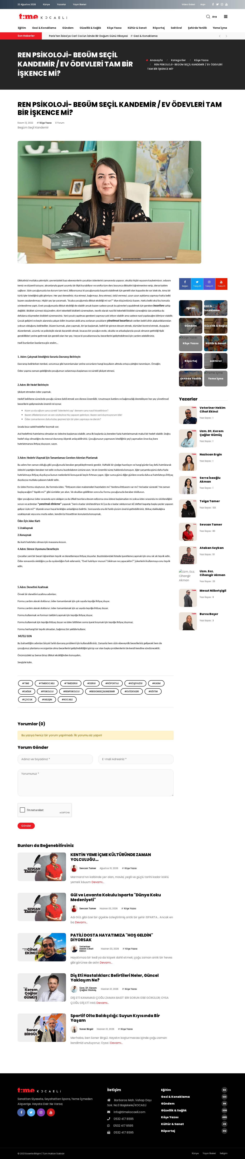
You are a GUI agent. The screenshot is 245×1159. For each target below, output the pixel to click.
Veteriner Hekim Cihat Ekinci (86, 948)
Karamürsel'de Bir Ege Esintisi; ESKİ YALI (84, 36)
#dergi (91, 683)
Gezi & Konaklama (44, 28)
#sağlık (26, 691)
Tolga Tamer (210, 501)
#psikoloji (47, 691)
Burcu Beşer (209, 614)
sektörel (176, 28)
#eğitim (153, 691)
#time (25, 683)
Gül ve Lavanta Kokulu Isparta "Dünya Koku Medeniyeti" (115, 897)
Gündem (68, 28)
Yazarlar (61, 4)
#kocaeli (67, 699)
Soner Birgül (86, 1029)
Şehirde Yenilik (197, 28)
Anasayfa (156, 60)
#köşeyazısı (135, 683)
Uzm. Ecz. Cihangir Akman (212, 573)
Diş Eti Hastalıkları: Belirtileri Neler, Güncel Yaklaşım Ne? (114, 978)
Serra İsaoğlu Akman (210, 479)
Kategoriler (178, 60)
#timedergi (70, 683)
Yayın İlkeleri (79, 4)
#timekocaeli (47, 683)
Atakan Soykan (212, 548)
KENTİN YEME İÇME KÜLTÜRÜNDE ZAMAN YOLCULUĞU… (110, 857)
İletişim (223, 1153)
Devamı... (97, 882)
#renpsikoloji (71, 691)
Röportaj (159, 28)
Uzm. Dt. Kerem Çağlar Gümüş (88, 989)
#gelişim (47, 699)
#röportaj (112, 683)
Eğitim (22, 28)
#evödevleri (131, 691)
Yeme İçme (220, 28)
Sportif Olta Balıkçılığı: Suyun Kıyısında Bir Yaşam (115, 1018)
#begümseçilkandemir (102, 691)
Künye (46, 4)
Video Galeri (188, 4)
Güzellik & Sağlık (90, 28)
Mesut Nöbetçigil (213, 591)
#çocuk (27, 699)
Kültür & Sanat (137, 28)
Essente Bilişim (33, 1153)
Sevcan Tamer (87, 868)
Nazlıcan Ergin (211, 454)
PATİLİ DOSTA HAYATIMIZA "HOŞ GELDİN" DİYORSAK (111, 937)
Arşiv (202, 4)
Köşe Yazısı (114, 28)
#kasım (156, 683)
